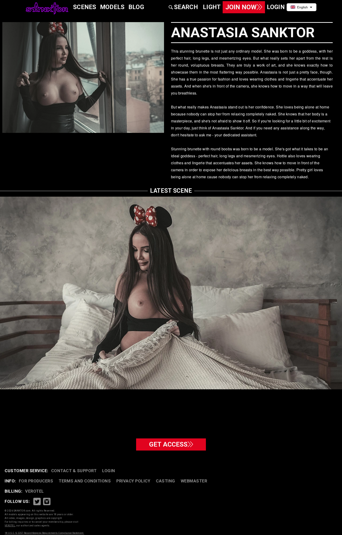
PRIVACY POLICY (133, 480)
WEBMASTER (194, 480)
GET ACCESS (168, 444)
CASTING (165, 480)
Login (108, 470)
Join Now (241, 7)
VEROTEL (34, 491)
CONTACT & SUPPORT (74, 470)
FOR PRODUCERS (36, 480)
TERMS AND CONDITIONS (85, 480)
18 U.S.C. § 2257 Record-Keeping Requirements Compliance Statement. (44, 533)
